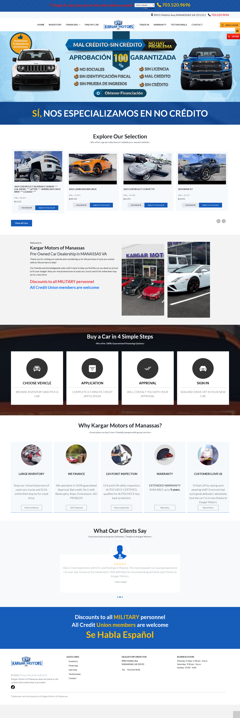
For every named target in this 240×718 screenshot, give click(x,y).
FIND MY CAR (92, 24)
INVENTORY (55, 24)
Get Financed (76, 507)
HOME (40, 24)
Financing (73, 661)
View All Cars (21, 223)
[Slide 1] (117, 593)
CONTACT (197, 24)
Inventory (73, 657)
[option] (38, 181)
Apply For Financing (46, 205)
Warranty (164, 507)
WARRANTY (160, 24)
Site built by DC (41, 671)
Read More (208, 507)
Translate (151, 8)
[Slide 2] (120, 593)
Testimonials (75, 669)
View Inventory (31, 507)
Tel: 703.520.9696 (131, 665)
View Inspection (121, 507)
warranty (73, 665)
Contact (72, 674)
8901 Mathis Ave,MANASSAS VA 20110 (179, 15)
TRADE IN (144, 24)
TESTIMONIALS (179, 24)
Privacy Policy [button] (26, 671)
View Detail (26, 205)
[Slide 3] (122, 593)
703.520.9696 (176, 5)
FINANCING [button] (72, 24)
